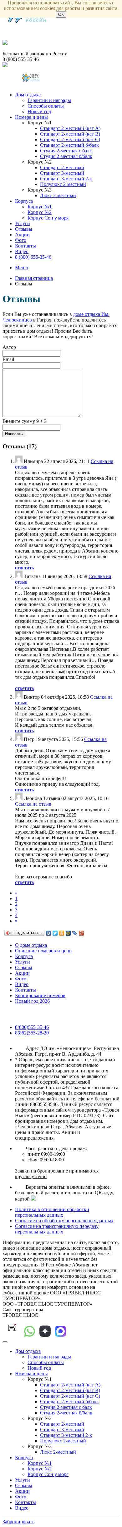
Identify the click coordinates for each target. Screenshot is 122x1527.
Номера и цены (31, 117)
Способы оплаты (46, 106)
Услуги (22, 223)
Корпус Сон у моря (48, 217)
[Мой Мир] (68, 933)
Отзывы (23, 229)
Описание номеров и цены (44, 950)
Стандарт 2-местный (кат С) (70, 139)
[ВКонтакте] (48, 933)
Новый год (39, 111)
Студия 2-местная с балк (66, 150)
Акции (22, 234)
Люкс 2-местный (58, 195)
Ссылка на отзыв (33, 804)
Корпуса (24, 201)
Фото (20, 240)
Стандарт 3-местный (62, 173)
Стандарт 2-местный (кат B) (70, 134)
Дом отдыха (28, 94)
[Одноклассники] (61, 933)
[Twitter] (55, 933)
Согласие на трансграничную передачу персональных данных (57, 1229)
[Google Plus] (81, 933)
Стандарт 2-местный (62, 167)
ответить (24, 567)
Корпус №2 (40, 212)
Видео (21, 251)
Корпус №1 (40, 206)
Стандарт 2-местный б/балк (69, 145)
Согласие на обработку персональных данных (64, 1220)
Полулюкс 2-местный (63, 184)
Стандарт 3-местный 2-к (66, 178)
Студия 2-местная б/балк (66, 156)
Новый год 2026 (32, 1001)
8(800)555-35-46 (32, 1027)
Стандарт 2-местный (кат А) (70, 128)
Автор (9, 347)
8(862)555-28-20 (32, 1032)
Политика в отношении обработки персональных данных (52, 1212)
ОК (61, 14)
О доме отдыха (31, 945)
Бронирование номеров (40, 995)
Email (8, 359)
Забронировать (18, 1521)
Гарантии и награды (49, 100)
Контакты (25, 245)
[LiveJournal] (75, 933)
